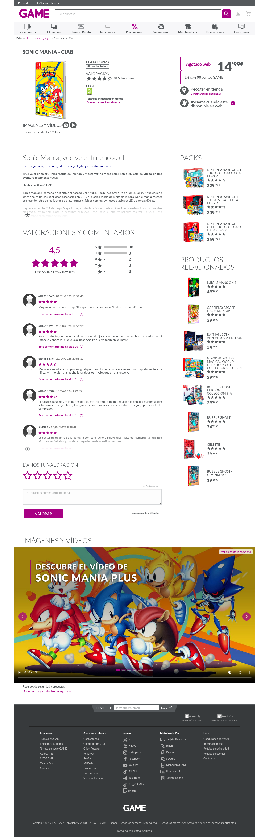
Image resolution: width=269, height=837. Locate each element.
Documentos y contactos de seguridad (47, 691)
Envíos (87, 758)
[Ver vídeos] (73, 125)
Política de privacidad (216, 748)
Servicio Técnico (93, 778)
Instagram (134, 752)
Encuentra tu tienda (52, 743)
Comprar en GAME (95, 743)
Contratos (209, 758)
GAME (34, 13)
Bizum (170, 745)
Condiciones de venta (216, 739)
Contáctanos (91, 739)
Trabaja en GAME (50, 739)
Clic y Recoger (91, 748)
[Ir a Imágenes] (65, 125)
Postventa (89, 768)
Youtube (133, 765)
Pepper (170, 752)
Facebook (134, 758)
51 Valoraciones (124, 78)
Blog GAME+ (136, 784)
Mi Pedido (89, 763)
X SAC (132, 745)
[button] (226, 13)
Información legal (213, 743)
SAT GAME (47, 758)
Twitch (131, 790)
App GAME (47, 753)
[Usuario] (238, 13)
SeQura (170, 758)
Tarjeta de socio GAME (53, 748)
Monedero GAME (176, 765)
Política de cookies (214, 753)
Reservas (89, 753)
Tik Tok (132, 771)
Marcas (44, 768)
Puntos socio (173, 771)
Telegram (134, 777)
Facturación (90, 773)
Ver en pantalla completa (236, 551)
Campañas (46, 763)
